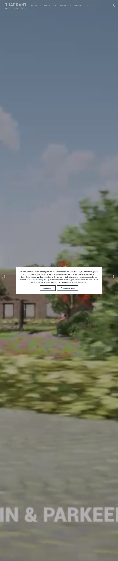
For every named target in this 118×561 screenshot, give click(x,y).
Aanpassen (47, 288)
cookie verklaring (37, 280)
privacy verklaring (80, 282)
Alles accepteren (68, 288)
